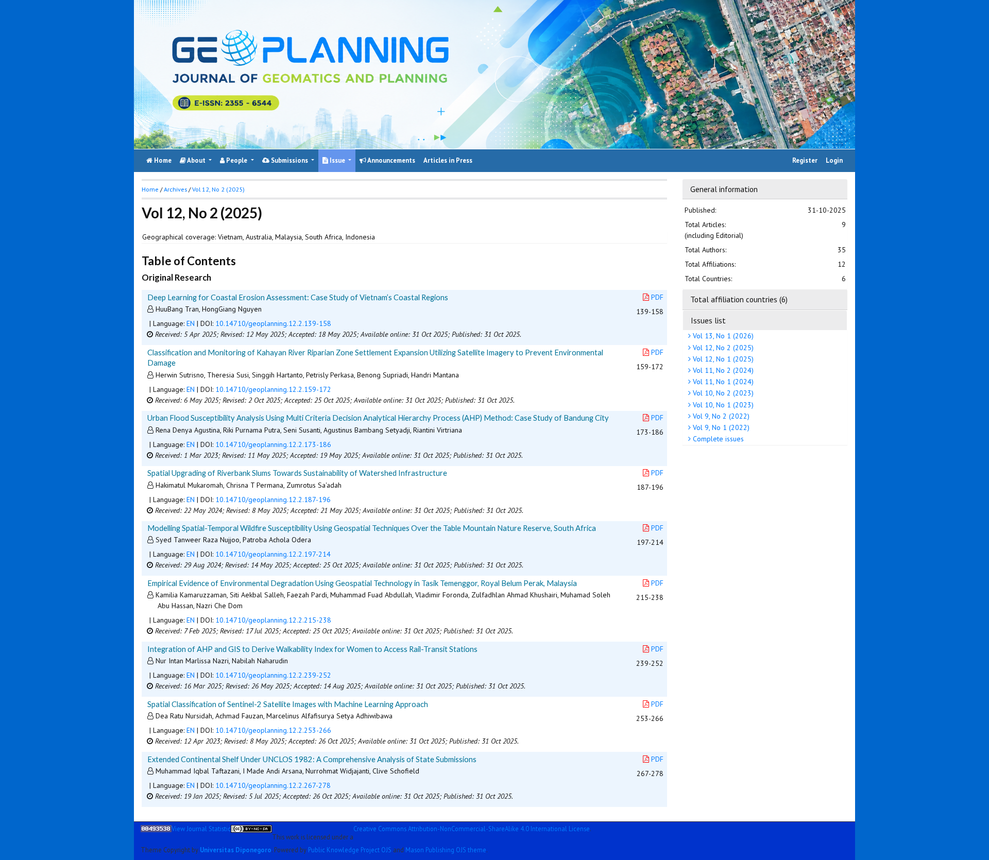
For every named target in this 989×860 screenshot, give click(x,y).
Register (804, 160)
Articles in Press (447, 160)
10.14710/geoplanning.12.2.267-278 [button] (273, 785)
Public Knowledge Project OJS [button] (349, 849)
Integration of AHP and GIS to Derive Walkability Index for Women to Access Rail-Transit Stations (312, 648)
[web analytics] (156, 832)
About (196, 160)
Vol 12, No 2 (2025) (722, 347)
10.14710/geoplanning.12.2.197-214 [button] (273, 554)
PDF (657, 297)
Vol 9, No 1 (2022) (720, 427)
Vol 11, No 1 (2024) (722, 381)
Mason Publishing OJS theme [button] (445, 849)
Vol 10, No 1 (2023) (722, 404)
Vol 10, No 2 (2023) (722, 393)
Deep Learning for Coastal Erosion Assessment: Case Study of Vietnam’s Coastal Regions (297, 297)
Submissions (289, 160)
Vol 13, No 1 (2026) (722, 335)
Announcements (390, 160)
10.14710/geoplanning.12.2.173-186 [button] (273, 444)
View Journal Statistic (201, 829)
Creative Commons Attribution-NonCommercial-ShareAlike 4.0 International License (471, 829)
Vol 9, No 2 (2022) (720, 416)
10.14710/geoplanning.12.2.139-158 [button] (273, 323)
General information (724, 189)
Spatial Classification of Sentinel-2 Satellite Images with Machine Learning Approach (287, 704)
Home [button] (150, 189)
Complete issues (717, 438)
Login (834, 160)
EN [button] (190, 323)
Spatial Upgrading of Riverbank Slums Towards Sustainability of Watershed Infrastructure (297, 472)
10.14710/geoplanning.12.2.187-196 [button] (273, 499)
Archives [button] (175, 189)
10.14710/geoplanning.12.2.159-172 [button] (273, 389)
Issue (337, 160)
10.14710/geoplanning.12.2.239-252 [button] (273, 675)
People (237, 160)
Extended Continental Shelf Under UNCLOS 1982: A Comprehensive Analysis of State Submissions (311, 759)
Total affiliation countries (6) (739, 299)
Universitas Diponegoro (235, 849)
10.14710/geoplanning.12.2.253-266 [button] (273, 730)
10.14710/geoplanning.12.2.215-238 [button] (273, 620)
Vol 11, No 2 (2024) (722, 370)
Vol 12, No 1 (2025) (722, 359)
